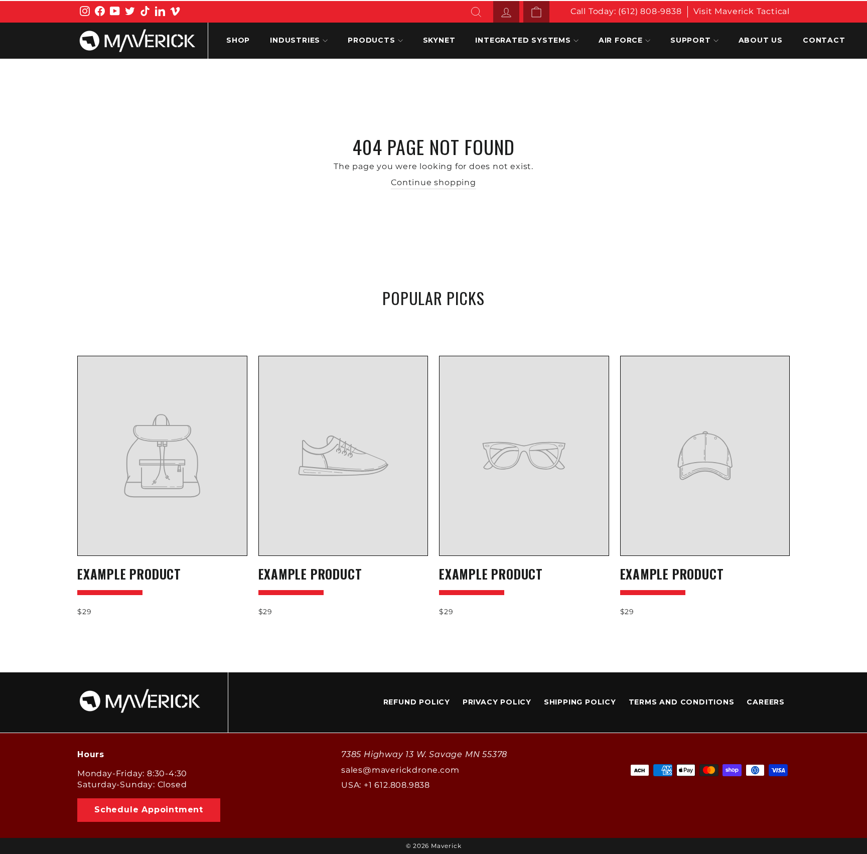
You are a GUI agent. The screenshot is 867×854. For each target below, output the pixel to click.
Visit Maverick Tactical (741, 11)
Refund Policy (416, 701)
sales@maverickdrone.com (400, 770)
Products (371, 40)
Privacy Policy (497, 701)
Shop (238, 40)
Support (690, 40)
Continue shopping (433, 182)
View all (433, 322)
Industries (295, 40)
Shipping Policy (580, 701)
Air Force (621, 40)
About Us (761, 40)
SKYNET (439, 40)
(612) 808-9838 (649, 11)
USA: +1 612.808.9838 (385, 785)
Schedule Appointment (148, 809)
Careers (766, 701)
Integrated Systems (522, 40)
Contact (824, 40)
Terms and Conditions (682, 701)
